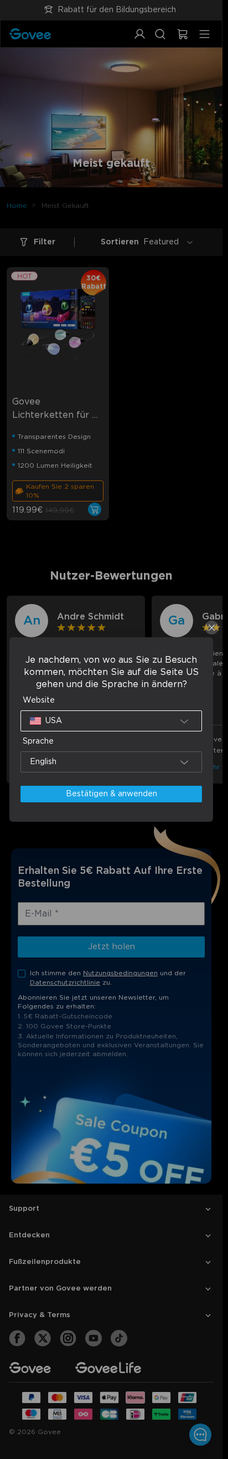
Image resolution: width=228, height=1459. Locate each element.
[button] (111, 720)
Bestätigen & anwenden (111, 794)
